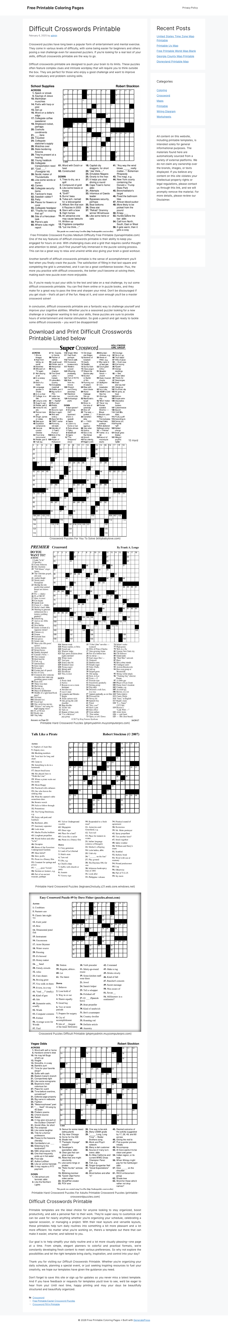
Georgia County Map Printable (175, 56)
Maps (160, 100)
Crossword (38, 1297)
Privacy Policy (190, 7)
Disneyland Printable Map (173, 61)
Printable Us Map (167, 45)
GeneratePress (142, 1320)
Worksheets (164, 116)
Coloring (162, 90)
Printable (162, 106)
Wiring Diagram (166, 111)
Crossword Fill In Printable (46, 1304)
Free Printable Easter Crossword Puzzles (54, 1301)
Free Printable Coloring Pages (55, 7)
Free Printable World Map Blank (176, 51)
